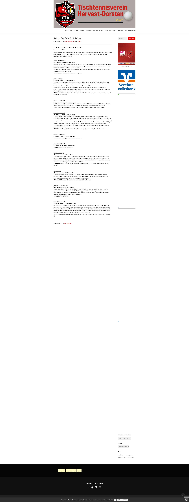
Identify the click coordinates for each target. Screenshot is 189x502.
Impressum (61, 471)
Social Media (113, 30)
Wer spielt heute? (130, 30)
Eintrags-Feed (130, 455)
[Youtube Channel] (92, 487)
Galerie (101, 30)
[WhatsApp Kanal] (100, 487)
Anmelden (120, 455)
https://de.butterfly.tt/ (127, 66)
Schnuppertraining (70, 471)
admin (79, 41)
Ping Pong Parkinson (92, 30)
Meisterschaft (68, 223)
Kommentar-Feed (122, 457)
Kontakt (79, 471)
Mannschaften (74, 30)
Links (106, 30)
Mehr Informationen (123, 499)
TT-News (120, 30)
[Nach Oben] (182, 495)
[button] (186, 499)
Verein (66, 30)
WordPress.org (130, 457)
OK (115, 499)
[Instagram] (96, 487)
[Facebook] (88, 487)
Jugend (82, 30)
